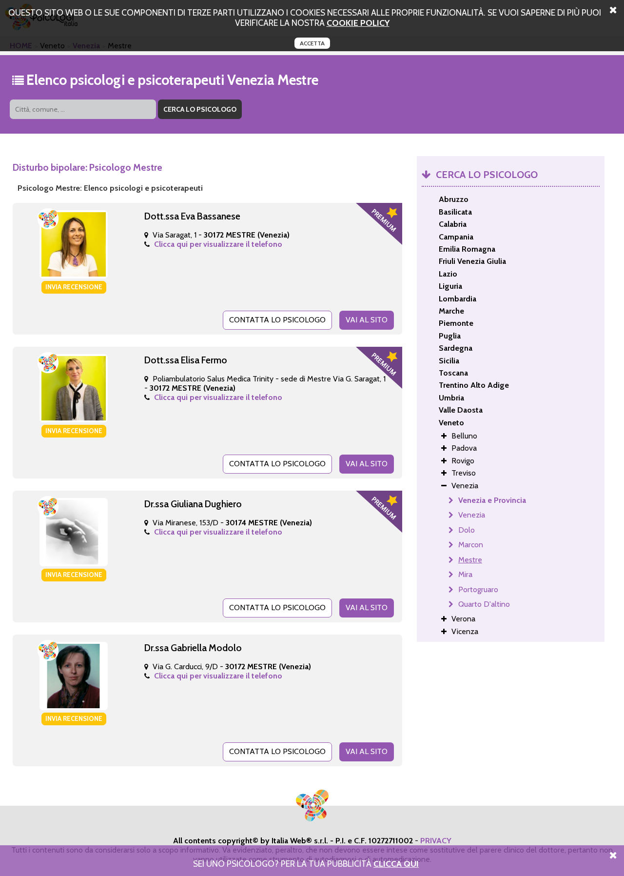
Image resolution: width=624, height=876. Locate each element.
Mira (465, 574)
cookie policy (358, 23)
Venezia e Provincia (492, 500)
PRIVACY (435, 840)
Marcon (470, 544)
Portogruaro (478, 589)
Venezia (471, 514)
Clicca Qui (396, 863)
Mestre (470, 559)
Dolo (466, 530)
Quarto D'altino (484, 604)
